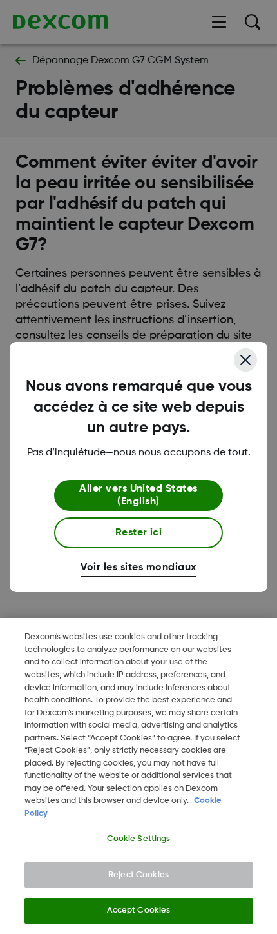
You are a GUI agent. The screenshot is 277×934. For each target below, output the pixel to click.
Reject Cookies (138, 875)
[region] (138, 776)
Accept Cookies (139, 910)
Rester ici (138, 533)
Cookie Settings (139, 839)
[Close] (245, 360)
